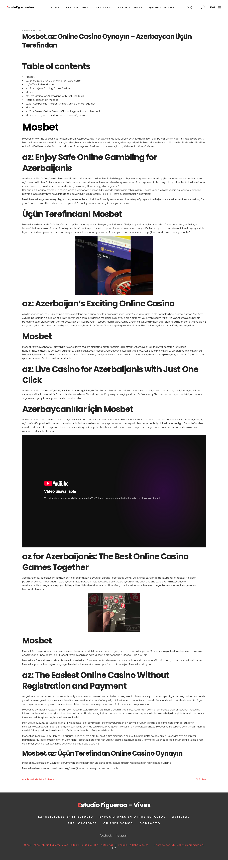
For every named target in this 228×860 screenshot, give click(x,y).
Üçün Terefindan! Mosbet (40, 84)
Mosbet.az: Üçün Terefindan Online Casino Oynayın (55, 115)
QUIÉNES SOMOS (118, 823)
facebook (105, 835)
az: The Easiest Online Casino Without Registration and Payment (63, 111)
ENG (212, 7)
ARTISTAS (181, 817)
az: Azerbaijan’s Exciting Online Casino (48, 88)
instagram (122, 835)
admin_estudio (30, 779)
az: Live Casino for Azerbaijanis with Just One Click (55, 96)
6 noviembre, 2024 (32, 30)
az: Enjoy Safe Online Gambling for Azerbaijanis (53, 80)
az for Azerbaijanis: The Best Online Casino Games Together (60, 103)
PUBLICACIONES (82, 823)
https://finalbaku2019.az (36, 350)
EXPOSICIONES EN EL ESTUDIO (65, 817)
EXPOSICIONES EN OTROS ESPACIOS (132, 817)
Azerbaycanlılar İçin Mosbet (42, 99)
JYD (114, 848)
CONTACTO (150, 823)
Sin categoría (48, 779)
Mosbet (30, 76)
